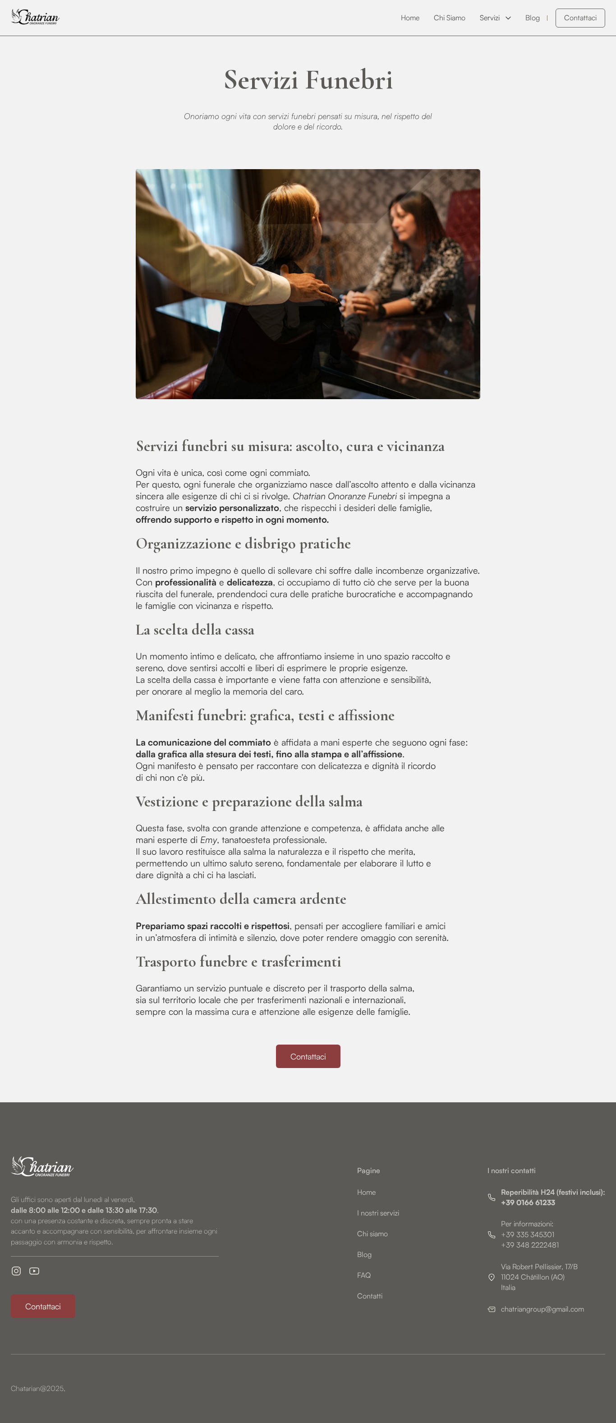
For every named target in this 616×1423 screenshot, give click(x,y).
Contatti (369, 1295)
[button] (495, 18)
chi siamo (449, 17)
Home (366, 1192)
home (410, 17)
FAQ (364, 1275)
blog (532, 17)
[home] (40, 18)
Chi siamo (372, 1233)
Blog (364, 1254)
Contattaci (580, 17)
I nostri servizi (378, 1212)
